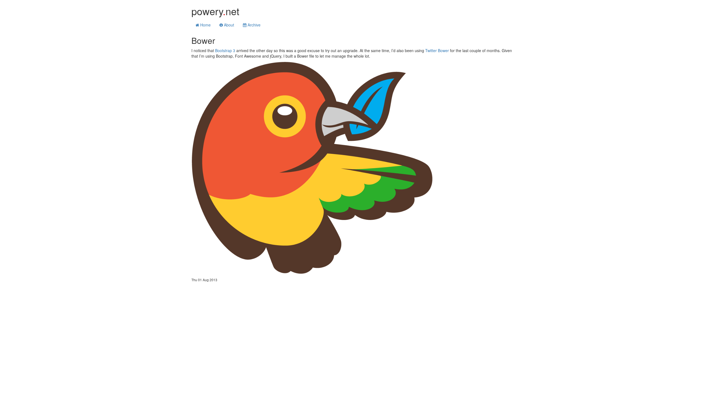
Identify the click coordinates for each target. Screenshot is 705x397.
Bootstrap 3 (225, 50)
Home (205, 25)
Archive (253, 25)
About (228, 25)
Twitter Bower (437, 50)
